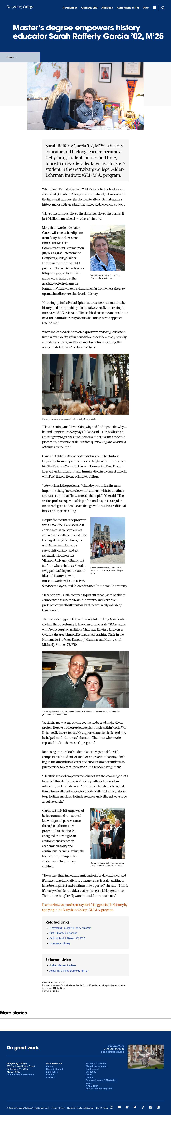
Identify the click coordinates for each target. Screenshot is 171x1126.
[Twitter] (135, 1107)
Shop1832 (91, 1072)
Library (89, 1077)
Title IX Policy (102, 1108)
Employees (52, 1072)
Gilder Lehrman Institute (62, 965)
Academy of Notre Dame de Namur (68, 970)
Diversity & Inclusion (96, 1066)
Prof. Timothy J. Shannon (63, 933)
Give (146, 7)
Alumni (49, 1066)
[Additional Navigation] (154, 7)
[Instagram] (111, 1107)
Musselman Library (59, 943)
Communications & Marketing (101, 1080)
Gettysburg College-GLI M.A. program (70, 927)
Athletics (107, 7)
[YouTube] (119, 1107)
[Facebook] (150, 1107)
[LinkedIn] (158, 1107)
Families (50, 1077)
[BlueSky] (127, 1107)
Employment (92, 1069)
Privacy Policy (58, 1108)
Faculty (50, 1075)
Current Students (55, 1069)
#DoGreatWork (116, 1046)
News (10, 57)
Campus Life (89, 7)
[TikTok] (142, 1107)
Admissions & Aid (128, 7)
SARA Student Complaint (99, 1089)
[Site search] (162, 7)
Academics (70, 7)
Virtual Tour (92, 1086)
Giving (89, 1075)
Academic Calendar (96, 1063)
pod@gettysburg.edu (112, 1052)
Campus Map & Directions (20, 1075)
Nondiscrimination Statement (80, 1108)
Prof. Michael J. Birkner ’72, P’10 (67, 938)
